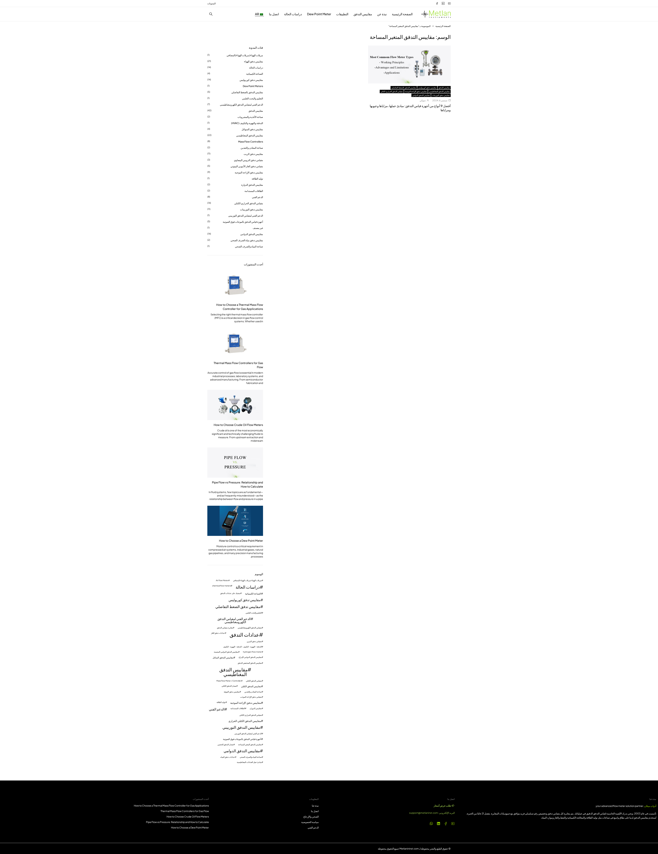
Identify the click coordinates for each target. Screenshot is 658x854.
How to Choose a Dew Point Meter (241, 540)
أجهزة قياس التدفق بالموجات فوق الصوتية (243, 221)
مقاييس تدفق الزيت (253, 153)
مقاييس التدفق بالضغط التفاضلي (403, 88)
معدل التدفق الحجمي (225, 745)
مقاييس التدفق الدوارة (252, 184)
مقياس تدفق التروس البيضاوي (248, 160)
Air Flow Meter (222, 580)
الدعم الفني (257, 197)
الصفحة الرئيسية (443, 26)
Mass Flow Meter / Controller (228, 681)
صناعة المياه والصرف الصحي (249, 246)
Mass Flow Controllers (250, 141)
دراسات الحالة (256, 67)
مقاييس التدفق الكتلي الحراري (244, 721)
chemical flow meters (221, 586)
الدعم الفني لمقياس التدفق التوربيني (245, 215)
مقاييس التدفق (444, 88)
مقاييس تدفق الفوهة (232, 692)
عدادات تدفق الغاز (218, 633)
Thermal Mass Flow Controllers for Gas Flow (238, 365)
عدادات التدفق (244, 634)
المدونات (211, 3)
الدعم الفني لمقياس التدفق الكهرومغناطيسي (241, 104)
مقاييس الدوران (256, 708)
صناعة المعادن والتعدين (252, 147)
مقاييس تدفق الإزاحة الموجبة (416, 91)
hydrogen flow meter (252, 652)
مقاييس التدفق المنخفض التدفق (250, 663)
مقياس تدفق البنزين (254, 641)
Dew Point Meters (253, 86)
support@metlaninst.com (423, 812)
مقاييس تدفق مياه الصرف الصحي (246, 240)
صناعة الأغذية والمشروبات (250, 116)
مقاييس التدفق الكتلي (251, 686)
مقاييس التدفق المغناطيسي (439, 91)
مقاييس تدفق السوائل (252, 129)
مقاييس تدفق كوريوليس (427, 88)
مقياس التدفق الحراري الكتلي (392, 91)
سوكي (423, 100)
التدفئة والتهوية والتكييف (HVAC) (247, 123)
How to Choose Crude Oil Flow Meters (238, 425)
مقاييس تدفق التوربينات (441, 95)
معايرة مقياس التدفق (225, 628)
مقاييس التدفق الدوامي (421, 95)
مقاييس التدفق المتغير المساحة (250, 745)
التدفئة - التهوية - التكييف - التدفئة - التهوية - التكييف (242, 647)
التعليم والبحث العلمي (252, 98)
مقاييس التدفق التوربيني (241, 727)
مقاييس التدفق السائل (223, 657)
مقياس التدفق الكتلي (254, 681)
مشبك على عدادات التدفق (230, 593)
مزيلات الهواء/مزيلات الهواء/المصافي (245, 55)
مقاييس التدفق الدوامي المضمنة (226, 652)
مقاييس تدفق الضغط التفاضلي (237, 607)
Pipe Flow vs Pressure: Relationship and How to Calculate (237, 484)
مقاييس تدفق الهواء (253, 61)
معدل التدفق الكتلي (229, 686)
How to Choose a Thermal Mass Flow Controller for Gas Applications (239, 307)
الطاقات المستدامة (254, 190)
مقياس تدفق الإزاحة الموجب (251, 697)
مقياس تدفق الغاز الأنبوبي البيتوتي (246, 166)
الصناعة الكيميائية (254, 73)
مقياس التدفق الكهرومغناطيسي (250, 628)
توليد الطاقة (257, 178)
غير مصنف (258, 227)
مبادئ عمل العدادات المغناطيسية (249, 762)
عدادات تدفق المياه (227, 757)
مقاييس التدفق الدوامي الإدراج (250, 657)
